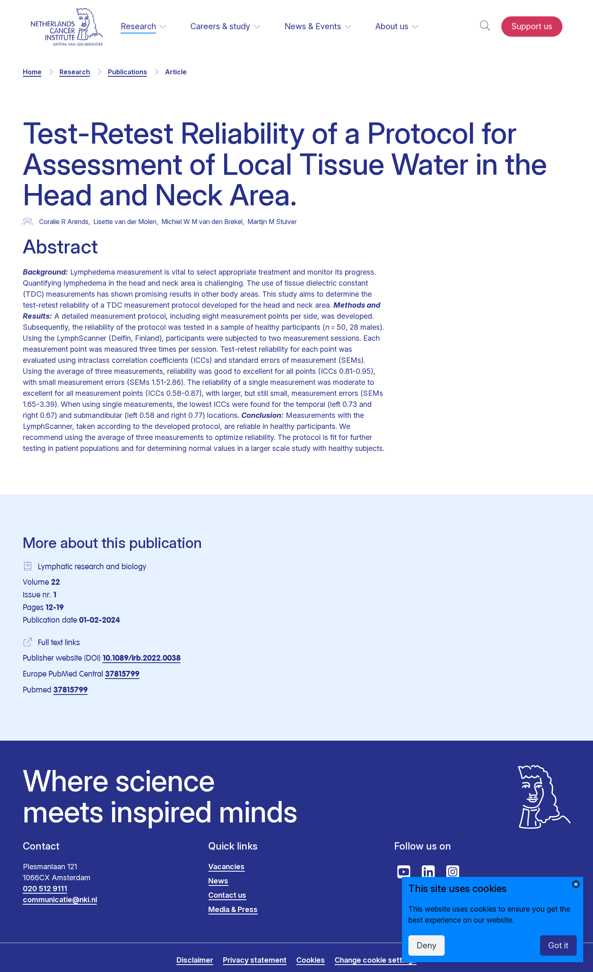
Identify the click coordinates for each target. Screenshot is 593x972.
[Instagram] (453, 872)
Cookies (310, 960)
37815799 (122, 674)
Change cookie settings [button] (376, 960)
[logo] (67, 26)
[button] (485, 26)
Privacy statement (255, 960)
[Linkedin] (428, 872)
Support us (531, 26)
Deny (426, 945)
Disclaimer (194, 960)
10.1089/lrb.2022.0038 (142, 659)
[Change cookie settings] (576, 884)
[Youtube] (404, 872)
